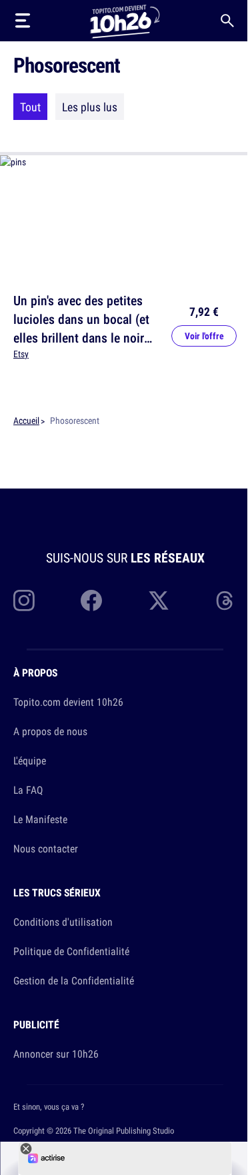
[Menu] (22, 20)
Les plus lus (89, 107)
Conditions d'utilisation (63, 921)
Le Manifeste (40, 819)
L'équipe (29, 760)
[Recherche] (227, 20)
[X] (158, 600)
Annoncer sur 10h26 (56, 1053)
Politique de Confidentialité (71, 951)
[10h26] (124, 20)
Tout (30, 107)
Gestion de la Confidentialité (73, 980)
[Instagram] (24, 600)
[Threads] (226, 600)
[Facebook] (91, 600)
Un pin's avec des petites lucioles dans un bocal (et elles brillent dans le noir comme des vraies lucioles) (85, 328)
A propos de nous (50, 731)
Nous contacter (45, 848)
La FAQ (28, 789)
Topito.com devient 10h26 (68, 701)
